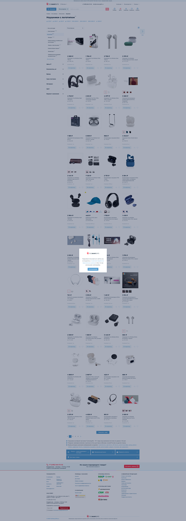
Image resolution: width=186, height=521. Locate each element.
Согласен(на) (93, 269)
